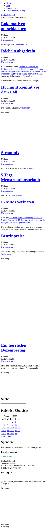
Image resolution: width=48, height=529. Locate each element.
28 (8, 433)
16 (13, 428)
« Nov (3, 436)
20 (5, 430)
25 (18, 430)
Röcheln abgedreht (18, 50)
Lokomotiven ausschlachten (13, 26)
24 (16, 430)
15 (10, 428)
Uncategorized (7, 40)
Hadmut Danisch (8, 15)
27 (5, 433)
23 (13, 430)
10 (16, 425)
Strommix (10, 152)
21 (8, 430)
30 (13, 433)
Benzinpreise (12, 235)
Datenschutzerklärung (15, 10)
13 (5, 428)
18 (18, 428)
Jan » (10, 436)
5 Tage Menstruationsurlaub (20, 177)
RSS (8, 5)
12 (2, 428)
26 (2, 433)
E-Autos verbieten (17, 202)
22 (10, 430)
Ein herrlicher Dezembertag (14, 347)
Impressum (11, 8)
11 (18, 425)
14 (8, 428)
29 (10, 433)
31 (16, 433)
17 (16, 428)
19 (2, 430)
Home (9, 3)
